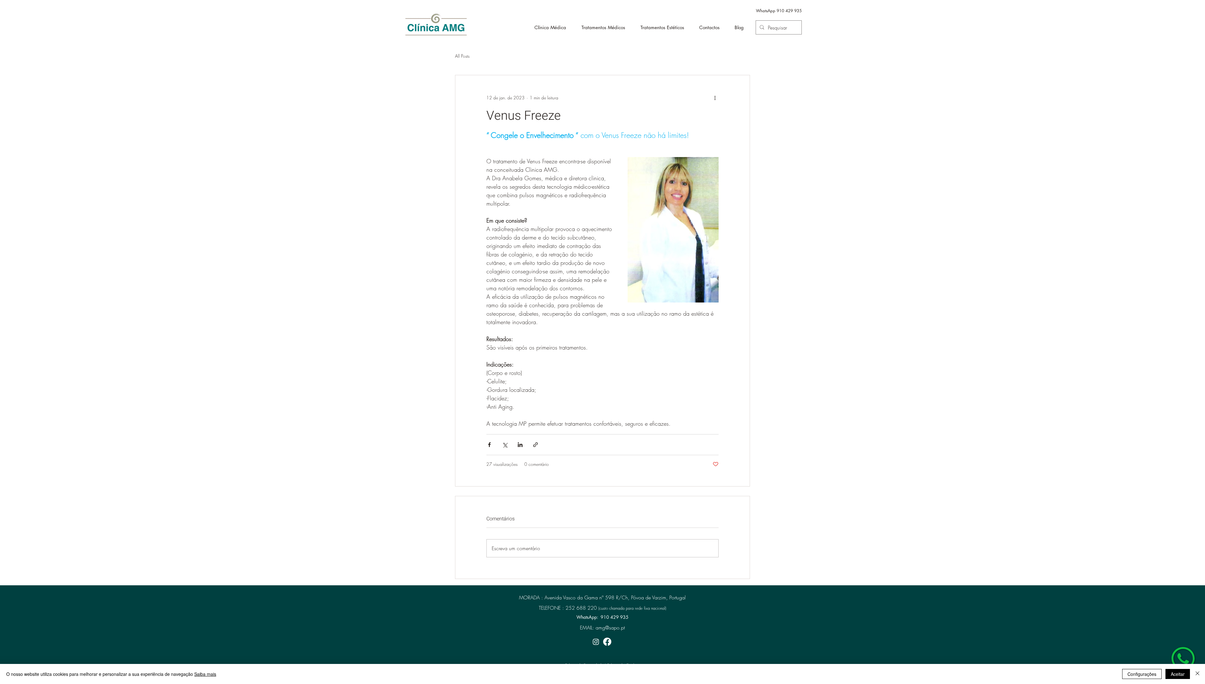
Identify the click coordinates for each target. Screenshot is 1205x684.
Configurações (1141, 674)
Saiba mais (205, 674)
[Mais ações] (715, 98)
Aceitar (1178, 674)
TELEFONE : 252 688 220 (568, 607)
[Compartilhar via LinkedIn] (520, 445)
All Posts (462, 56)
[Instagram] (596, 642)
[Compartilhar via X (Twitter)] (505, 445)
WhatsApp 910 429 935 (779, 10)
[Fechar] (1197, 674)
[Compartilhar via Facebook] (489, 445)
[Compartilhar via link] (535, 445)
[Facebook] (607, 642)
